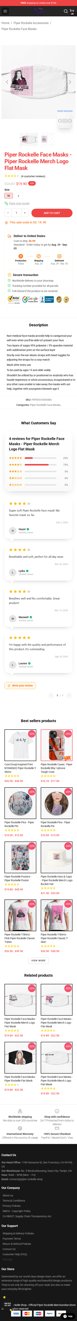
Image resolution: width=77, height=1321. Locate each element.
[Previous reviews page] (51, 695)
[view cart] (72, 11)
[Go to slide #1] (29, 139)
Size (7, 189)
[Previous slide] (7, 82)
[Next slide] (70, 82)
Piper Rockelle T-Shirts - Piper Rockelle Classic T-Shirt (54, 938)
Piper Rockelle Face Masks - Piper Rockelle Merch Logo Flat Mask (20, 1022)
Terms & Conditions (14, 1200)
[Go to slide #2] (48, 139)
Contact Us (9, 1249)
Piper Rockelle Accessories (31, 23)
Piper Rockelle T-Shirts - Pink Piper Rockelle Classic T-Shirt (19, 938)
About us (8, 1195)
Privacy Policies (12, 1205)
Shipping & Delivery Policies (18, 1233)
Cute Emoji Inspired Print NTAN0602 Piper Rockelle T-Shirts (20, 768)
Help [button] (70, 1316)
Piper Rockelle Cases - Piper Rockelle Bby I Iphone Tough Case (56, 768)
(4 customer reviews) (33, 176)
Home (5, 23)
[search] (66, 11)
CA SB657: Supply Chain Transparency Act (27, 1216)
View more (38, 960)
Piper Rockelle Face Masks (19, 29)
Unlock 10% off (7, 1304)
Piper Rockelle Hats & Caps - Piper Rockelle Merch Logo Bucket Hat (57, 880)
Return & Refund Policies (17, 1243)
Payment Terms (12, 1238)
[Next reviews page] (69, 695)
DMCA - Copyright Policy (17, 1211)
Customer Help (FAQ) (15, 1254)
